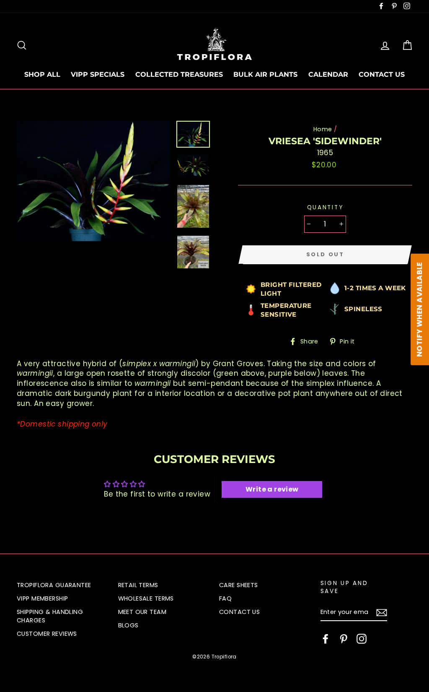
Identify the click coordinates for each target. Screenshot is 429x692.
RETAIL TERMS (138, 585)
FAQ (225, 598)
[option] (93, 181)
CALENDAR (328, 74)
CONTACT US (382, 74)
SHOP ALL (42, 74)
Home (322, 129)
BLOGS (128, 625)
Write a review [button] (272, 489)
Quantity (325, 207)
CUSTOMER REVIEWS (47, 634)
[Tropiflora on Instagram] (362, 639)
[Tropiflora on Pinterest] (344, 639)
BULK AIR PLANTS (265, 74)
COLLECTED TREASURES (179, 74)
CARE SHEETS (238, 585)
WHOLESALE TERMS (146, 598)
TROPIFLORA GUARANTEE (54, 585)
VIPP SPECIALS (97, 74)
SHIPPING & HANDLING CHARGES (50, 616)
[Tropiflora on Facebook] (325, 639)
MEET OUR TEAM (142, 612)
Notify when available (419, 309)
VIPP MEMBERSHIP (42, 598)
